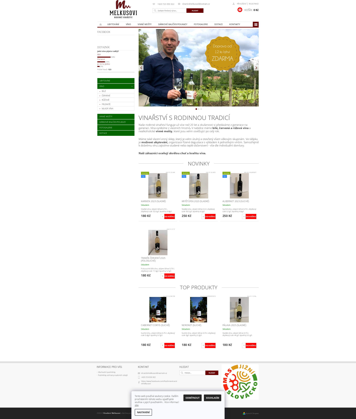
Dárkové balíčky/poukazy (172, 24)
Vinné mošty (145, 24)
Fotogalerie (201, 24)
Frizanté (106, 104)
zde (137, 405)
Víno (128, 24)
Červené (101, 59)
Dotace (218, 24)
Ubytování (113, 24)
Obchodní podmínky (106, 372)
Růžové (105, 100)
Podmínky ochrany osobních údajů (113, 375)
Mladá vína (107, 108)
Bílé (99, 54)
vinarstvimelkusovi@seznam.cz (154, 373)
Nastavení (143, 412)
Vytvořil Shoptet (252, 413)
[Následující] (256, 67)
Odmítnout (193, 397)
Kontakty (234, 24)
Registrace (254, 4)
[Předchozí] (141, 67)
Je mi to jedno (103, 64)
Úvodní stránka (100, 24)
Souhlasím (212, 397)
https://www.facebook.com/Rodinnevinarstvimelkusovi (159, 382)
